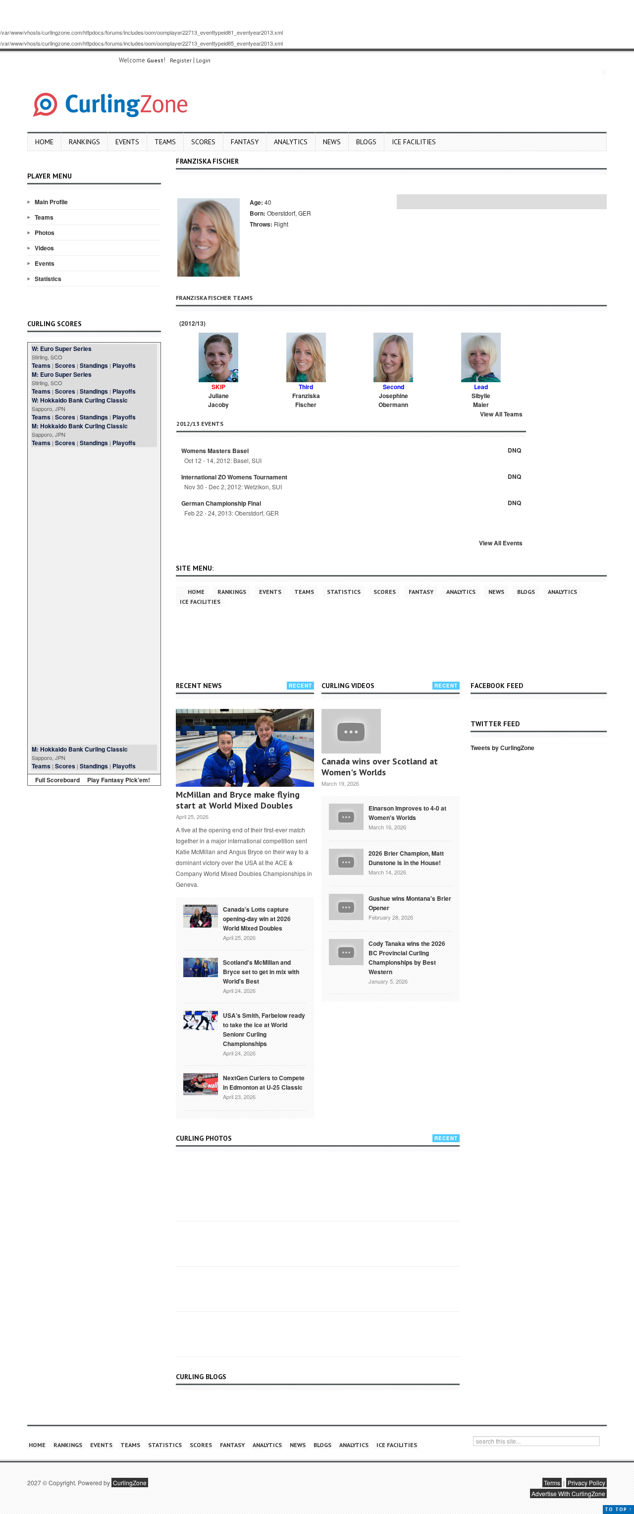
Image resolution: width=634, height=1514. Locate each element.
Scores (203, 141)
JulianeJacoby (218, 400)
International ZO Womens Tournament (234, 476)
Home (44, 141)
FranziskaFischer (306, 400)
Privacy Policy (586, 1482)
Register (181, 60)
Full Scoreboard (57, 779)
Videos (44, 247)
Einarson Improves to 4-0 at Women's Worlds (407, 813)
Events (127, 141)
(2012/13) (192, 323)
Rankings (84, 141)
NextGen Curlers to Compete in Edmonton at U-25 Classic (264, 1082)
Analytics (291, 141)
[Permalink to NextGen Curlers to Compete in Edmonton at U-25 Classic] (200, 1083)
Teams (165, 141)
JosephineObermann (393, 400)
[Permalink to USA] (200, 1019)
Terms (552, 1482)
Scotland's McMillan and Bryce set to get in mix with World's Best (261, 972)
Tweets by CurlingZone (502, 747)
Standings (94, 365)
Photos (44, 232)
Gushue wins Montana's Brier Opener (410, 903)
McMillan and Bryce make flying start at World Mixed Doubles (238, 800)
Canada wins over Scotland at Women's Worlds (379, 767)
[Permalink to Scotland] (200, 966)
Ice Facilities (414, 141)
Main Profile (51, 201)
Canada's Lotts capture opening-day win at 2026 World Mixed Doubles (257, 918)
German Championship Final (221, 503)
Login (203, 60)
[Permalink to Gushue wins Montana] (346, 905)
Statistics (48, 278)
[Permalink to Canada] (200, 915)
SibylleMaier (481, 400)
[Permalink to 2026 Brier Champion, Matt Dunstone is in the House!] (346, 860)
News (332, 141)
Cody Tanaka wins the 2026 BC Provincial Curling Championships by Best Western (407, 957)
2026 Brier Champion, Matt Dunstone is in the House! (406, 858)
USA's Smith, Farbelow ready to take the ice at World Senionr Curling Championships (264, 1029)
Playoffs (124, 365)
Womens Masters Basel (215, 450)
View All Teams (501, 413)
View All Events (501, 542)
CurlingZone (130, 1482)
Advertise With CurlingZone (568, 1493)
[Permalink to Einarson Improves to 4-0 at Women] (346, 815)
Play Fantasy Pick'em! (118, 779)
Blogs (366, 141)
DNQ (514, 450)
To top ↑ (618, 1509)
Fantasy (245, 141)
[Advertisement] (94, 596)
